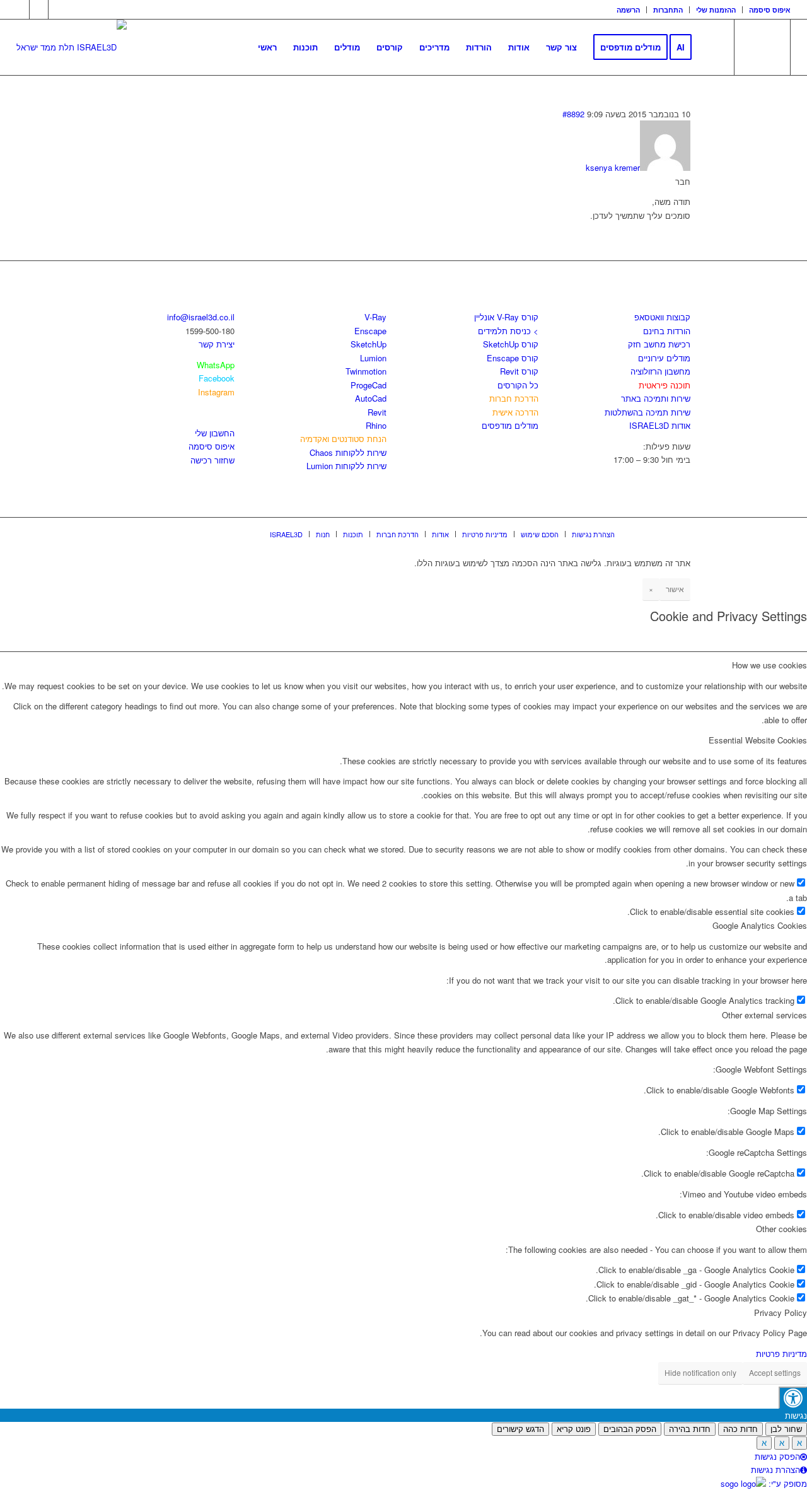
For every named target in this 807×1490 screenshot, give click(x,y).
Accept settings (775, 1372)
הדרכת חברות (513, 398)
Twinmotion (365, 371)
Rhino (376, 425)
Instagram (216, 392)
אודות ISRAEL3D (659, 425)
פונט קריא (574, 1429)
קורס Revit (519, 371)
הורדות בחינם (666, 331)
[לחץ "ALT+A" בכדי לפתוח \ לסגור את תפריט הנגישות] (793, 1398)
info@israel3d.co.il (201, 317)
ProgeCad (368, 385)
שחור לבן (786, 1429)
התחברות (668, 10)
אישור (675, 588)
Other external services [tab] (764, 1015)
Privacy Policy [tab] (780, 1312)
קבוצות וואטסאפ (662, 317)
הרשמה (628, 10)
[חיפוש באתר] (712, 47)
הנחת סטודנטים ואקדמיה (343, 439)
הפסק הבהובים (629, 1429)
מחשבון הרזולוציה (660, 371)
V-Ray (375, 317)
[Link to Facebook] (20, 9)
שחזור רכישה (212, 460)
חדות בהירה (690, 1429)
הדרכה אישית (515, 412)
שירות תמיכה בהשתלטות (647, 412)
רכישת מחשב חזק (659, 344)
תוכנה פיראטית (664, 385)
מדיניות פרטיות (781, 1353)
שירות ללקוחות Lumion (346, 466)
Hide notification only (700, 1372)
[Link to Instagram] (39, 9)
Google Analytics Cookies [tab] (759, 925)
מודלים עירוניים (664, 358)
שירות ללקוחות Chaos (348, 452)
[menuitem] (628, 9)
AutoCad (370, 398)
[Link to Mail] (58, 9)
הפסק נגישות (777, 1456)
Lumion (373, 358)
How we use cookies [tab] (769, 665)
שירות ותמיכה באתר (655, 398)
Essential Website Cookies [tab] (758, 740)
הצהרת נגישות (775, 1469)
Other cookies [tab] (781, 1229)
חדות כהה (740, 1429)
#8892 (573, 114)
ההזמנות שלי (716, 10)
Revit (377, 412)
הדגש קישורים (520, 1429)
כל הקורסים (517, 385)
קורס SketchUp (510, 344)
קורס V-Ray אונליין (506, 317)
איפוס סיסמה (770, 10)
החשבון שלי (215, 433)
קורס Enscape (512, 358)
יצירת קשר (217, 344)
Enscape (370, 331)
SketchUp (368, 344)
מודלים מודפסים (510, 425)
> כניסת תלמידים (508, 331)
